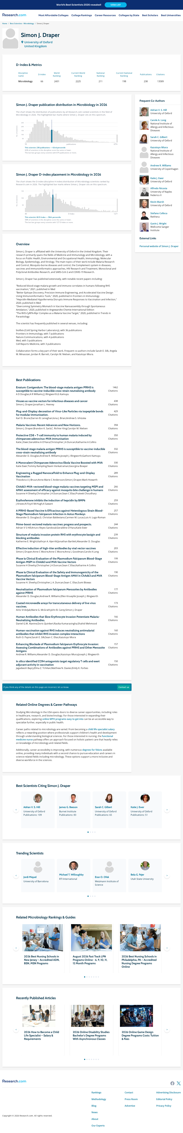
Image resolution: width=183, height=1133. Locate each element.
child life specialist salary (101, 729)
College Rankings (81, 15)
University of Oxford (38, 42)
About (95, 1119)
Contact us (124, 687)
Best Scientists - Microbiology (22, 23)
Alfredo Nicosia (158, 188)
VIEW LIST (116, 5)
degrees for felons (92, 749)
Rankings (96, 1092)
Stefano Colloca (158, 213)
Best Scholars (150, 15)
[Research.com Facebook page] (172, 1083)
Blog (94, 1105)
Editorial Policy (164, 1099)
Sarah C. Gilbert (158, 137)
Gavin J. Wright (158, 223)
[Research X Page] (179, 1083)
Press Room (131, 1099)
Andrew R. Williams (160, 165)
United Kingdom (35, 46)
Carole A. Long (158, 120)
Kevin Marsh (157, 201)
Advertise (130, 1105)
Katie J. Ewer (157, 178)
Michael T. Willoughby (71, 874)
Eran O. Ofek (102, 877)
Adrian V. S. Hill (158, 110)
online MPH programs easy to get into (62, 719)
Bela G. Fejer (137, 874)
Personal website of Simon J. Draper (159, 246)
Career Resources (105, 15)
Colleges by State (129, 15)
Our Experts (98, 1125)
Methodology (99, 1099)
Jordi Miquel (30, 877)
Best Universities (171, 15)
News (95, 1112)
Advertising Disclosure (168, 1092)
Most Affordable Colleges (53, 15)
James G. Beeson (68, 807)
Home (4, 23)
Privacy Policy (163, 1105)
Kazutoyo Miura (159, 147)
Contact (129, 1092)
